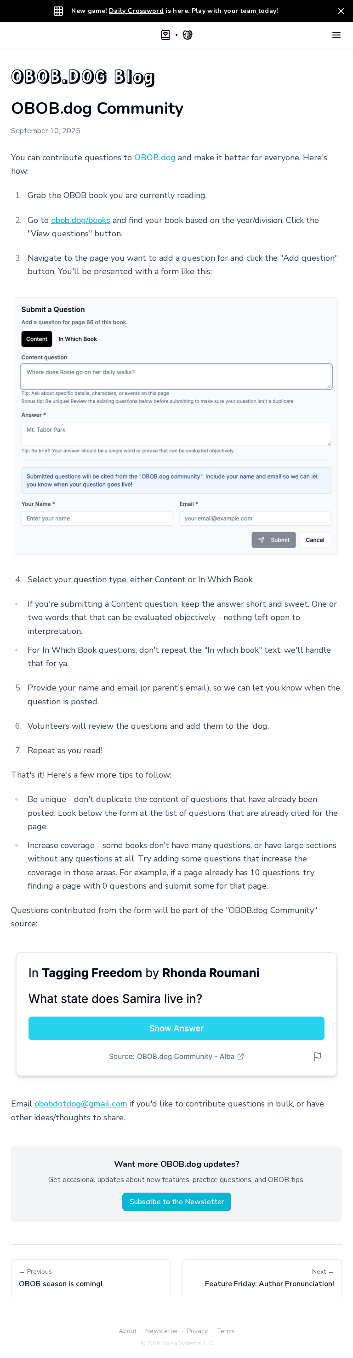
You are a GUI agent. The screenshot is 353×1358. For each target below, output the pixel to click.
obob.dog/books (80, 220)
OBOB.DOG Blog (83, 75)
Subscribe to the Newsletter (177, 1202)
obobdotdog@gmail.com (80, 1103)
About (128, 1331)
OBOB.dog (155, 157)
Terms (225, 1331)
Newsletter (161, 1331)
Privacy (197, 1331)
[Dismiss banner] (341, 11)
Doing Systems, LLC (187, 1343)
